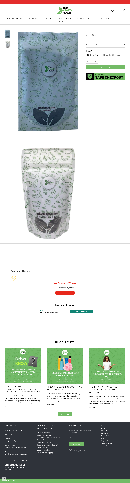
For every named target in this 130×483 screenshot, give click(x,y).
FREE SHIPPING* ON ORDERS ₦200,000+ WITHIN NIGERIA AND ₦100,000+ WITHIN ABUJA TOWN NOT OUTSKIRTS (65, 2)
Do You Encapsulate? (43, 450)
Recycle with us (106, 433)
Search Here (105, 426)
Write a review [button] (81, 312)
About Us (104, 428)
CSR (94, 18)
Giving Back (105, 431)
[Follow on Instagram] (75, 451)
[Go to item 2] (7, 44)
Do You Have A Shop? (44, 435)
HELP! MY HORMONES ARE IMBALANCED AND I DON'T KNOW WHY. (103, 389)
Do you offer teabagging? (45, 453)
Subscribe (76, 444)
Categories (50, 18)
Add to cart (105, 67)
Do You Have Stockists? (44, 442)
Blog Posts (65, 21)
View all (65, 414)
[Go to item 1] (7, 33)
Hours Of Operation (43, 432)
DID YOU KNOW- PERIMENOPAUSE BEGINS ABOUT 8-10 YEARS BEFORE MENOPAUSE (23, 389)
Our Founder (82, 18)
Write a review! (65, 293)
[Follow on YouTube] (80, 451)
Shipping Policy (106, 441)
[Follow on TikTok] (84, 451)
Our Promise (65, 18)
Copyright (104, 446)
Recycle (120, 18)
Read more (8, 407)
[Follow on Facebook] (70, 451)
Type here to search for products (23, 18)
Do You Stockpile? (42, 447)
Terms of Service (106, 443)
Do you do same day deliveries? (47, 445)
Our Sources (106, 18)
